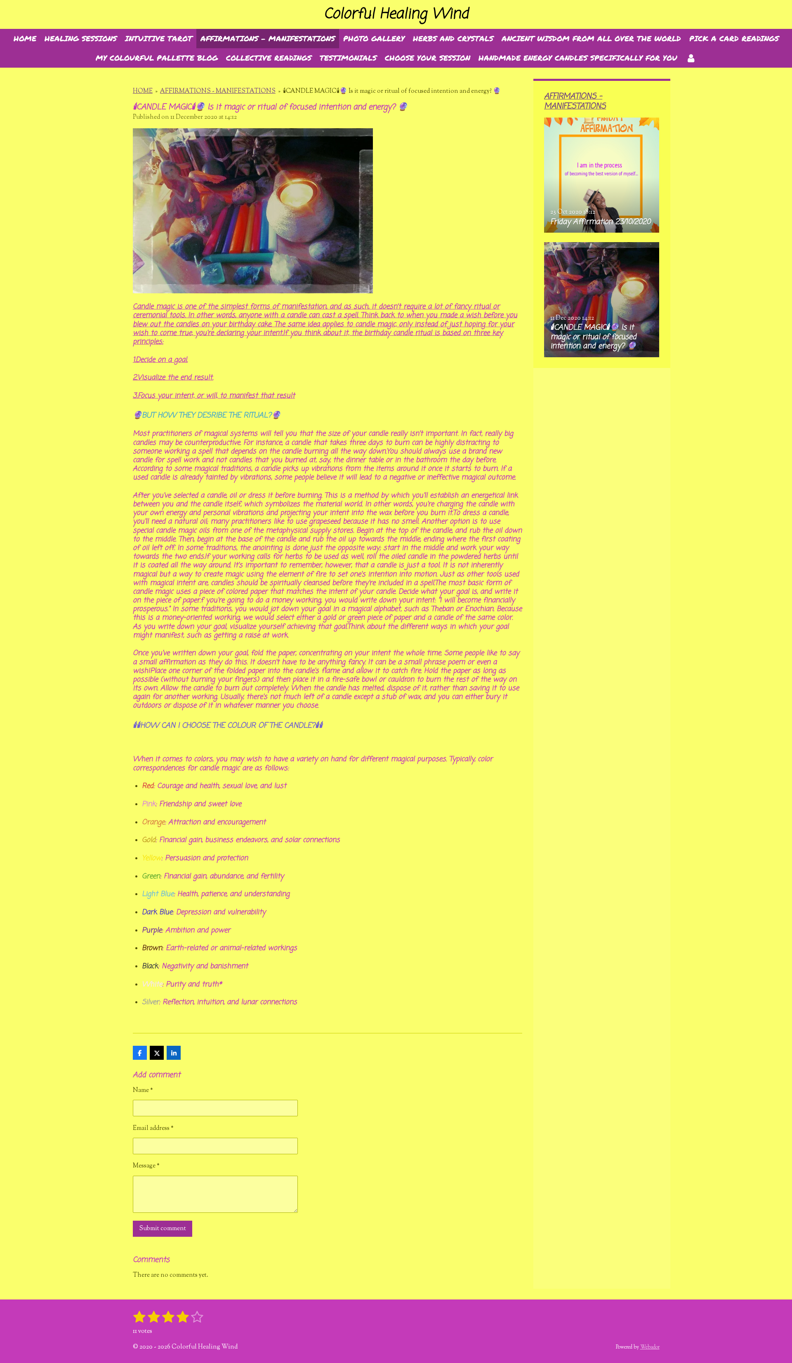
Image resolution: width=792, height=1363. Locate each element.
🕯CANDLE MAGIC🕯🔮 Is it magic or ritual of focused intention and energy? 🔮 (392, 91)
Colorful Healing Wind (396, 14)
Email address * (153, 1128)
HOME (143, 91)
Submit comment (162, 1228)
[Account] (690, 58)
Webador (650, 1347)
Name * (143, 1090)
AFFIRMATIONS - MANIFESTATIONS (218, 91)
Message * (146, 1166)
